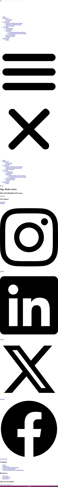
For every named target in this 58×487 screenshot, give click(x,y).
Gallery (7, 40)
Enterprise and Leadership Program (13, 24)
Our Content (5, 27)
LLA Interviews (9, 29)
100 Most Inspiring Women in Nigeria (16, 32)
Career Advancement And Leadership (14, 23)
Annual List (8, 31)
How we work (9, 19)
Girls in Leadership (10, 25)
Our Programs (6, 22)
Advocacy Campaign (10, 36)
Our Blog (8, 37)
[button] (29, 100)
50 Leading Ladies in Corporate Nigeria (17, 33)
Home (4, 17)
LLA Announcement (10, 34)
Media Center (6, 38)
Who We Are (6, 18)
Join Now (29, 486)
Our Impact (8, 20)
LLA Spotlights (9, 28)
